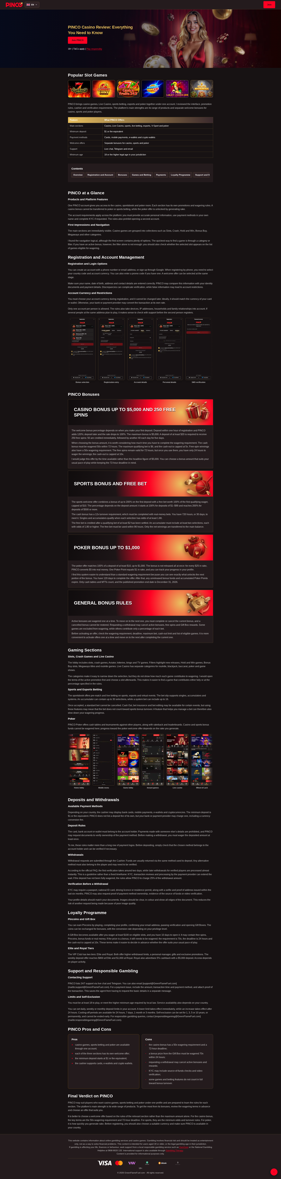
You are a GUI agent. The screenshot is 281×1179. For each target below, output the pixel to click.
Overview (78, 175)
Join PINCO (78, 40)
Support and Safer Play (206, 175)
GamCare (183, 1147)
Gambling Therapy (174, 1150)
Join (269, 4)
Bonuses (122, 175)
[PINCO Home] (14, 4)
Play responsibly (94, 49)
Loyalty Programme (180, 175)
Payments (161, 175)
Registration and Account (100, 175)
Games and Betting (141, 175)
